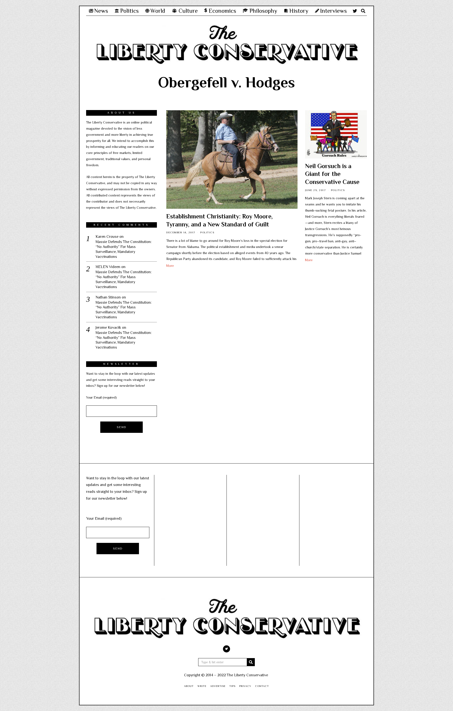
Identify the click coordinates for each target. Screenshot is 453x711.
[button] (251, 662)
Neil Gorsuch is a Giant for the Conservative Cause (332, 174)
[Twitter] (355, 11)
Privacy (245, 686)
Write (201, 686)
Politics (207, 232)
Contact (262, 686)
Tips (232, 686)
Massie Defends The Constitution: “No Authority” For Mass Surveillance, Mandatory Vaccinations (124, 249)
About (189, 686)
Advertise (218, 686)
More (170, 266)
